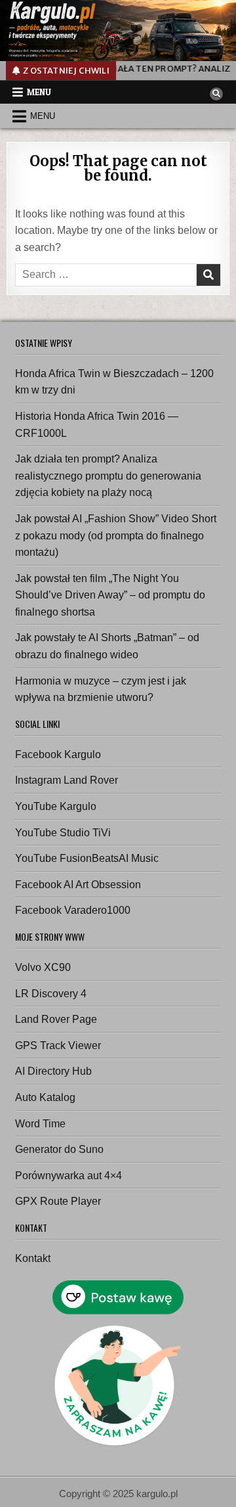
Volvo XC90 (43, 967)
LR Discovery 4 (51, 993)
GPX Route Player (58, 1201)
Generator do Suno (59, 1149)
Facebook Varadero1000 (72, 910)
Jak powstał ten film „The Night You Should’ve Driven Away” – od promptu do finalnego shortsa (110, 595)
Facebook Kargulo (58, 754)
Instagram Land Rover (66, 780)
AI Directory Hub (53, 1071)
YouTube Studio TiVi (63, 832)
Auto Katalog (45, 1097)
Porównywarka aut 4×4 (68, 1175)
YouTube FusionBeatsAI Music (87, 858)
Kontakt (32, 1258)
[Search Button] (216, 94)
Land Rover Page (56, 1019)
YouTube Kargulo (55, 806)
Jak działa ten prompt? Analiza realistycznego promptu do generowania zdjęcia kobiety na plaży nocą (108, 475)
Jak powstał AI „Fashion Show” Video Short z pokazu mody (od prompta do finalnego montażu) (115, 535)
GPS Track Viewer (58, 1045)
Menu (39, 92)
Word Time (40, 1123)
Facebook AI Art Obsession (78, 884)
